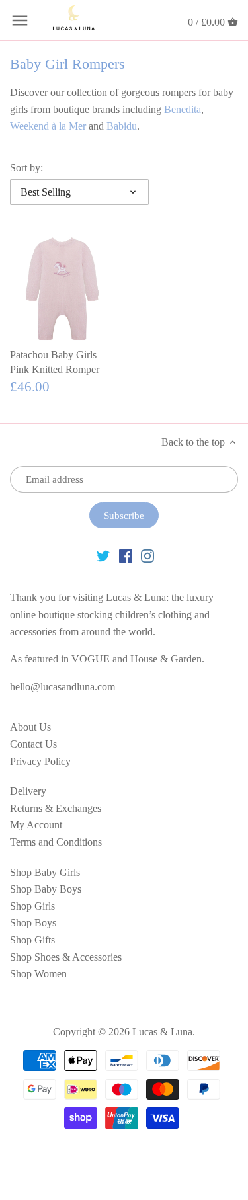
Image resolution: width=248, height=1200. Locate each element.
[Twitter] (103, 555)
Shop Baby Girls (45, 872)
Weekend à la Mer (48, 126)
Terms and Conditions (56, 842)
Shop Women (38, 973)
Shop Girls (32, 906)
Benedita (182, 109)
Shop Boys (33, 922)
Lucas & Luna (162, 1031)
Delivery (28, 791)
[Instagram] (147, 555)
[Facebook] (125, 555)
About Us (30, 727)
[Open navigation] (20, 20)
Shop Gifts (32, 939)
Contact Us (33, 744)
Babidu (121, 126)
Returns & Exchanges (55, 808)
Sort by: (26, 167)
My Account (36, 824)
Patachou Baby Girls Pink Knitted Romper (54, 362)
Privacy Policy (40, 761)
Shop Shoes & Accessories (66, 957)
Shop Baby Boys (45, 889)
